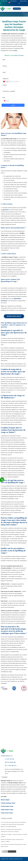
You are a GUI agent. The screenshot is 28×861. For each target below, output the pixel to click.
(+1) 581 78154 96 (9, 759)
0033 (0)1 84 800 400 (10, 762)
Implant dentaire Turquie (7, 809)
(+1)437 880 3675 (11, 765)
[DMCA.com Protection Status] (8, 851)
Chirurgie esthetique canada (8, 803)
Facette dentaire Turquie (7, 806)
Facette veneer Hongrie (7, 813)
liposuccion (6, 209)
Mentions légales (5, 799)
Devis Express (17, 8)
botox (15, 50)
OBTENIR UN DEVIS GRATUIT (14, 316)
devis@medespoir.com (7, 755)
